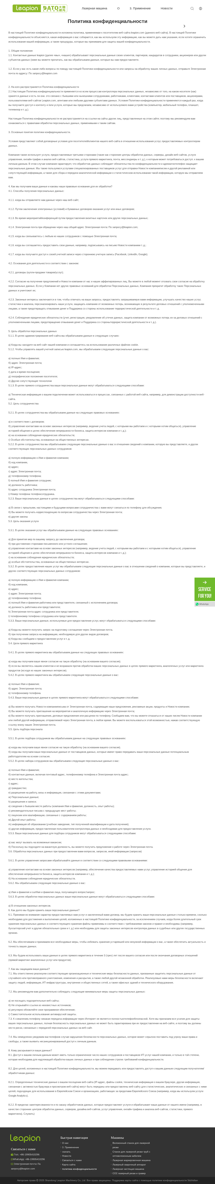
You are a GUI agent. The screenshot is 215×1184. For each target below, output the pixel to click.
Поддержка (118, 1180)
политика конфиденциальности (79, 1169)
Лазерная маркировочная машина (131, 1160)
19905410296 (29, 1154)
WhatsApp (204, 604)
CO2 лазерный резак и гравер (129, 1173)
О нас (65, 1143)
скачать (66, 1151)
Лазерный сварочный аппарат (129, 1164)
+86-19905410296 (35, 1159)
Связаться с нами (72, 1160)
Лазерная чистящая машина (128, 1169)
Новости (167, 8)
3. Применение (140, 8)
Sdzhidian (192, 1180)
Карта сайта (68, 1164)
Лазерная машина (94, 8)
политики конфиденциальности (169, 1180)
